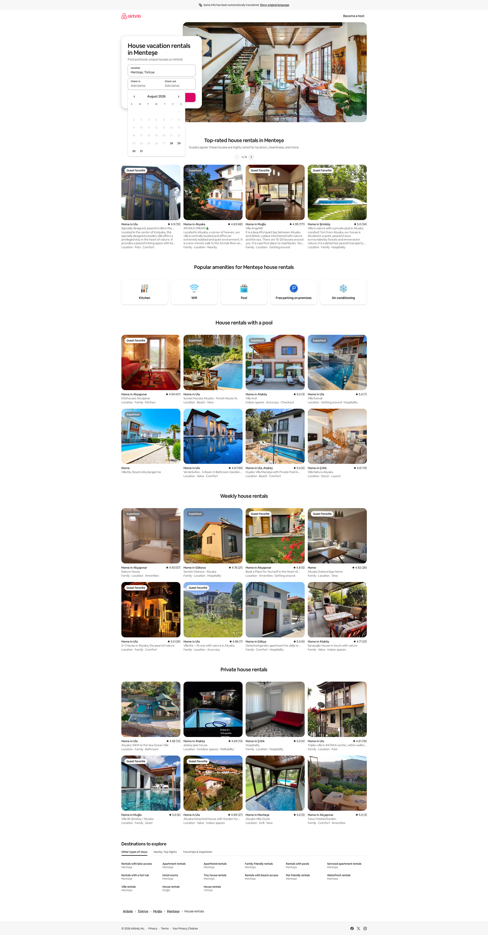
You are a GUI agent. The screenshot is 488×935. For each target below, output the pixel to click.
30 (134, 151)
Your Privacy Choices (185, 928)
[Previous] (237, 157)
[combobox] (162, 72)
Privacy (152, 928)
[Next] (251, 157)
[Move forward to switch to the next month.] (178, 96)
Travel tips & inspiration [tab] (197, 852)
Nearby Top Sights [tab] (165, 852)
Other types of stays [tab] (134, 852)
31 (141, 151)
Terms (165, 928)
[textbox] (145, 85)
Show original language (274, 5)
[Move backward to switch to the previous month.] (134, 96)
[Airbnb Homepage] (131, 16)
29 (178, 143)
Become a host (354, 16)
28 (171, 143)
